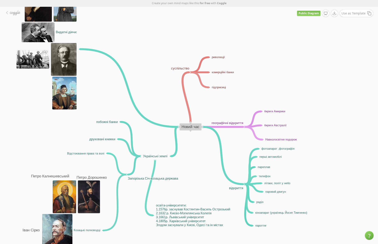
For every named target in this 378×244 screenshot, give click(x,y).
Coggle (221, 3)
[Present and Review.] (325, 13)
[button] (369, 235)
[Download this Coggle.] (334, 13)
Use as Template (353, 13)
